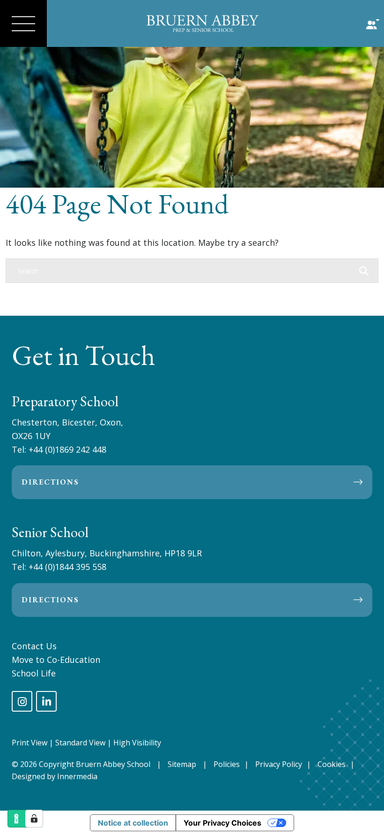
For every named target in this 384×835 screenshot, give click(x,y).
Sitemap (182, 764)
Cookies (332, 764)
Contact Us (34, 646)
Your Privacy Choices (222, 822)
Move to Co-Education (56, 659)
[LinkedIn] (46, 701)
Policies (227, 764)
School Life (34, 673)
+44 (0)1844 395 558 (67, 566)
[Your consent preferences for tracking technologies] (34, 818)
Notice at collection (133, 822)
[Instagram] (22, 701)
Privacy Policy (278, 764)
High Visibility (137, 742)
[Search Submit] (364, 270)
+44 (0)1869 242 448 (67, 449)
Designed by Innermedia (54, 776)
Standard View (80, 742)
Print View (29, 742)
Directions (50, 482)
